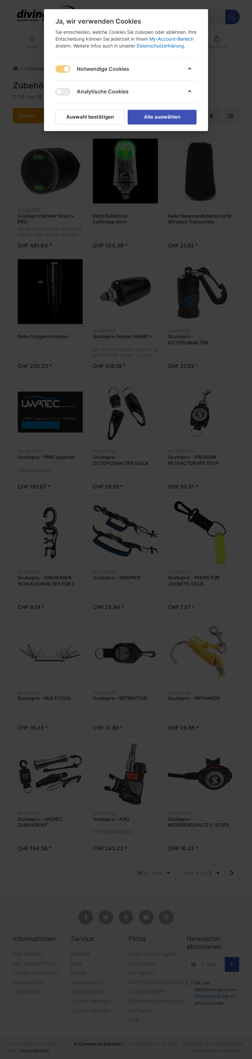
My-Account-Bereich (171, 39)
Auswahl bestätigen (90, 117)
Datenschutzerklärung (160, 45)
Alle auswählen (162, 117)
